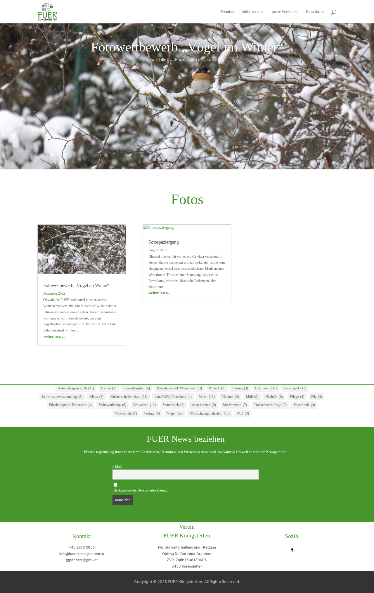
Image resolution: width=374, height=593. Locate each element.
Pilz (316, 397)
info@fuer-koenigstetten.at (81, 553)
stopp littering (203, 405)
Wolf (243, 413)
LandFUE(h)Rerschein (173, 397)
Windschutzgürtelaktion (210, 413)
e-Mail (117, 467)
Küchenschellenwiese (129, 397)
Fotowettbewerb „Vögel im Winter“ (187, 46)
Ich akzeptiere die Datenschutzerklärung (139, 490)
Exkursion (266, 388)
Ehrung (240, 388)
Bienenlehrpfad (136, 388)
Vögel (175, 413)
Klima (96, 397)
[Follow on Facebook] (292, 550)
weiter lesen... (54, 336)
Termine (227, 12)
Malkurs (230, 397)
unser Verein (282, 12)
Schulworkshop (112, 405)
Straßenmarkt (235, 405)
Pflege (297, 397)
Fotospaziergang (163, 242)
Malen (207, 397)
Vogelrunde (304, 405)
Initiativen (250, 12)
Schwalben (144, 405)
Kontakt (312, 12)
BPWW (217, 388)
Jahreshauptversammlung (62, 397)
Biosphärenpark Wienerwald (179, 388)
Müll (252, 397)
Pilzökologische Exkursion (70, 405)
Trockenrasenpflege (270, 405)
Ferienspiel (295, 388)
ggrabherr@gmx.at (82, 560)
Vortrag (152, 413)
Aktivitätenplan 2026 (76, 388)
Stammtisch (173, 405)
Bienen (108, 388)
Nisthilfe (274, 397)
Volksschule (126, 413)
